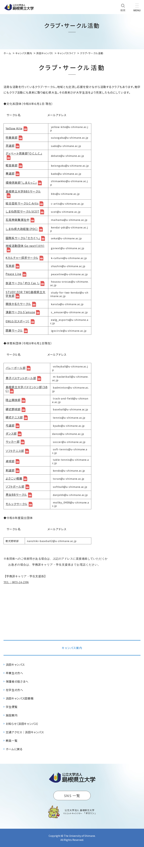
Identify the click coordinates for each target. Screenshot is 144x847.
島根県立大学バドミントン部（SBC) (26, 389)
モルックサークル (17, 504)
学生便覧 (12, 707)
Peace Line (13, 274)
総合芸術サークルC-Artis (22, 203)
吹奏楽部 (12, 138)
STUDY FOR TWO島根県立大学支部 (25, 294)
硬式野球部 (13, 409)
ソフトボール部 (15, 486)
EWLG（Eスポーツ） (18, 321)
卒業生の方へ (14, 673)
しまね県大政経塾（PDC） (22, 229)
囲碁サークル (14, 330)
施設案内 (12, 715)
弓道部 (10, 425)
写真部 (10, 266)
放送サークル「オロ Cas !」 (23, 283)
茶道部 (10, 146)
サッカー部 (13, 442)
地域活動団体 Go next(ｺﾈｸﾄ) (25, 246)
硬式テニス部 (14, 417)
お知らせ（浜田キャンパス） (22, 724)
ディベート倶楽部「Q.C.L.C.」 (24, 153)
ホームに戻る (14, 749)
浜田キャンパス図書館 (19, 698)
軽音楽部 (12, 165)
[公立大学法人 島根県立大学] (19, 7)
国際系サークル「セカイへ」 (23, 238)
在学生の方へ (14, 690)
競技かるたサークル (18, 304)
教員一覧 (12, 740)
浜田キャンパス (15, 664)
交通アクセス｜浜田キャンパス (25, 732)
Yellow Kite (14, 128)
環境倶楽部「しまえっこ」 (21, 183)
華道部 (10, 173)
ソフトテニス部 (15, 451)
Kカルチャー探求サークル (22, 258)
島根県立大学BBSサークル (23, 191)
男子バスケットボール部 (21, 378)
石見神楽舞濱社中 (18, 220)
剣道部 (10, 470)
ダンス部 (11, 434)
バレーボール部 (16, 368)
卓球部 (10, 461)
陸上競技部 (13, 400)
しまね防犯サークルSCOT (22, 211)
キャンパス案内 (72, 648)
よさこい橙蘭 (14, 478)
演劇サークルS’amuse (20, 312)
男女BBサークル (16, 495)
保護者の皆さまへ (17, 681)
